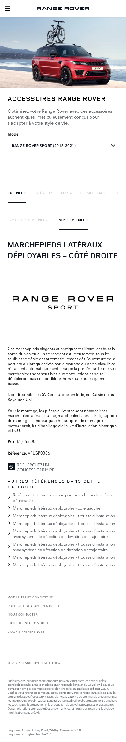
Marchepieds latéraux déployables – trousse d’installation (64, 515)
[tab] (17, 193)
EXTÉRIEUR (17, 192)
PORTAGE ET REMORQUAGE (84, 192)
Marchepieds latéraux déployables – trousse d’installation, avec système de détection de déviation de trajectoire (64, 533)
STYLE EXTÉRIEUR (73, 219)
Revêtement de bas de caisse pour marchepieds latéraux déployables (63, 497)
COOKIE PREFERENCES (26, 631)
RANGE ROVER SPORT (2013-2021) (44, 146)
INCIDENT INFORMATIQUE (28, 623)
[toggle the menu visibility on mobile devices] (7, 8)
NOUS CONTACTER (23, 614)
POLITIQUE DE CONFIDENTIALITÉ (34, 606)
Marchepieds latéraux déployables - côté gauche (56, 507)
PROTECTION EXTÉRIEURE (29, 219)
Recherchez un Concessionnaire (35, 467)
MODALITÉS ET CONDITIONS (30, 597)
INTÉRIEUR (43, 192)
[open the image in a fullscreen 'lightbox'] (63, 302)
